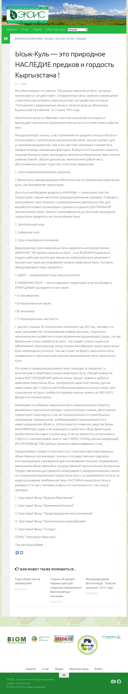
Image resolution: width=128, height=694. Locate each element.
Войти (98, 668)
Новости (11, 29)
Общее (81, 38)
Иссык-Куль (65, 38)
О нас (25, 29)
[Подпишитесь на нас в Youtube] (113, 681)
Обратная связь (55, 29)
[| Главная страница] (27, 15)
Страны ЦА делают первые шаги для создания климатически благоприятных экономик (65, 587)
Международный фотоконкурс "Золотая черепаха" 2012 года (100, 583)
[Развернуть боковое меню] (6, 39)
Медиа (37, 29)
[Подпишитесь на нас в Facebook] (119, 681)
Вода (49, 38)
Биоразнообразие (29, 38)
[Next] (43, 640)
